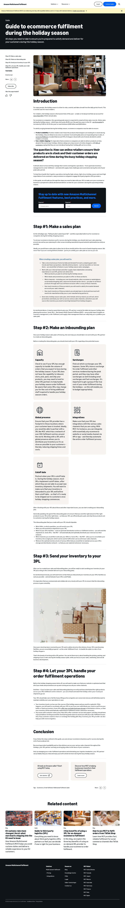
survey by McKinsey (42, 137)
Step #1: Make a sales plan (13, 56)
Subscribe (11, 86)
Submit (96, 206)
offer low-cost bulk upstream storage (73, 708)
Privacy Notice (39, 901)
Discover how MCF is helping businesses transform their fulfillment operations (85, 768)
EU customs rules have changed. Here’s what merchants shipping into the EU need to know (18, 834)
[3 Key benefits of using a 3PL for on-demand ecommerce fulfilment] (77, 818)
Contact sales (110, 4)
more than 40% (38, 116)
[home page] (15, 4)
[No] (10, 95)
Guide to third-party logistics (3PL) (44, 832)
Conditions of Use (31, 901)
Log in (98, 4)
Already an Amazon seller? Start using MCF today (50, 767)
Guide (36, 828)
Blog (6, 828)
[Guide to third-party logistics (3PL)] (48, 818)
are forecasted (97, 122)
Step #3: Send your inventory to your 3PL (17, 62)
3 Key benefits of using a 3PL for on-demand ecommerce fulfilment (75, 833)
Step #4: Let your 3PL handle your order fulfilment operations (17, 66)
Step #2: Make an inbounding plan (15, 59)
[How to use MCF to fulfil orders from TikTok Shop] (106, 818)
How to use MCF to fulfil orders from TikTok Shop (104, 832)
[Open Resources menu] (69, 4)
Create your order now (79, 11)
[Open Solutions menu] (57, 4)
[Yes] (6, 95)
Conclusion (8, 71)
